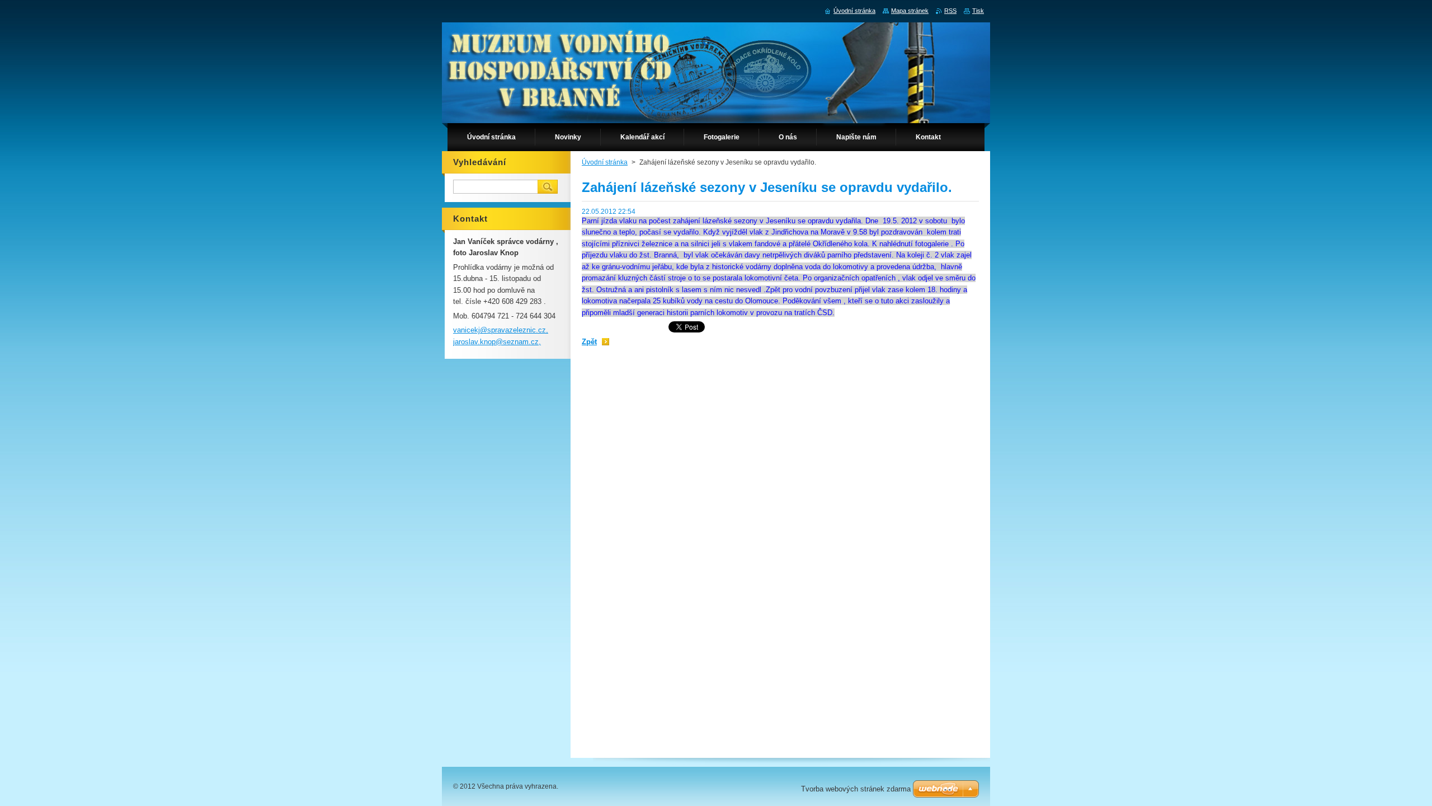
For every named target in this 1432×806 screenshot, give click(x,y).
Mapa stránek (910, 10)
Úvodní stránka (605, 162)
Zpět (589, 342)
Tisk (978, 10)
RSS (950, 10)
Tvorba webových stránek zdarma (856, 789)
